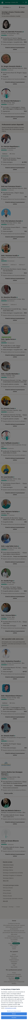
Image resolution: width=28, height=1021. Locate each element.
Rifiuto (14, 1014)
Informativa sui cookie (10, 1008)
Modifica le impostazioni (14, 1011)
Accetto (14, 1017)
